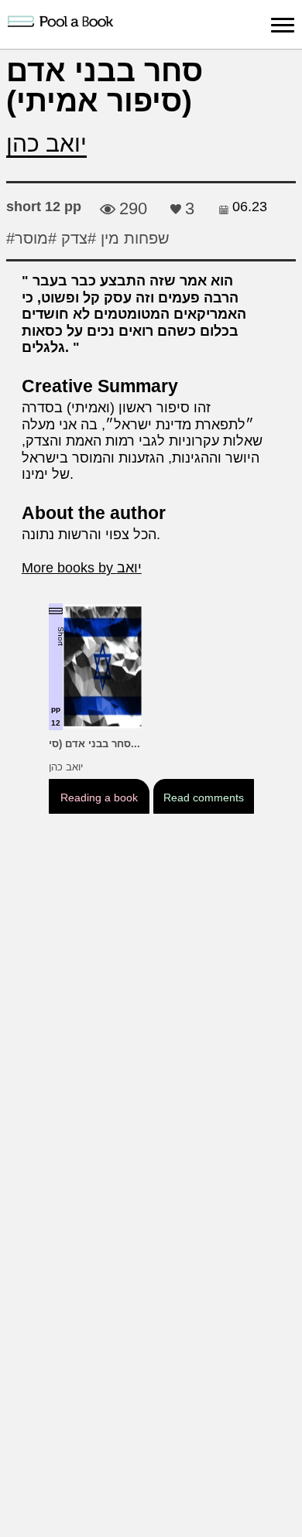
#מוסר (36, 238)
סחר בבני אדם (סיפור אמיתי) (104, 86)
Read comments (203, 797)
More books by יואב (82, 568)
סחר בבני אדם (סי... (94, 744)
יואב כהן (46, 143)
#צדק (76, 238)
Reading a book (98, 797)
